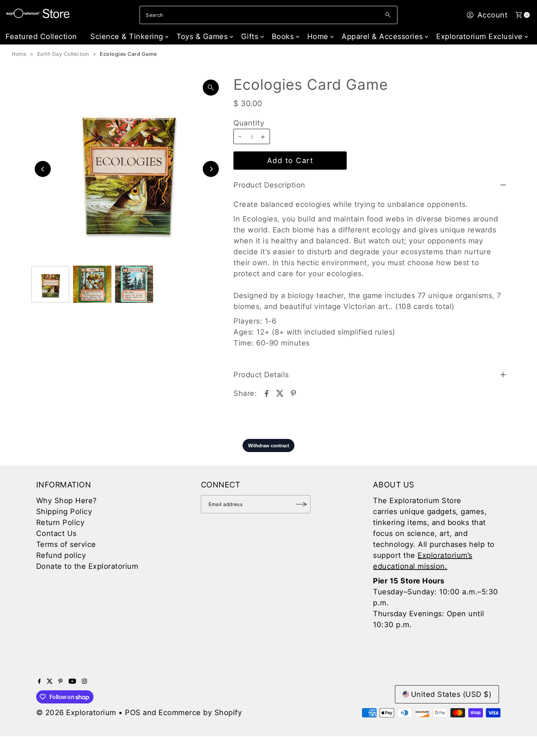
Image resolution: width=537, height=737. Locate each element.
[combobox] (268, 15)
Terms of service (66, 544)
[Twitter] (50, 681)
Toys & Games (202, 36)
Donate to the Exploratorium (87, 566)
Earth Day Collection (63, 54)
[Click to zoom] (211, 88)
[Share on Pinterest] (293, 392)
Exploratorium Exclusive (479, 36)
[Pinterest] (60, 681)
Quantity (248, 123)
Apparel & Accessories (382, 36)
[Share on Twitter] (279, 392)
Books (283, 36)
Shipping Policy (64, 511)
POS (133, 712)
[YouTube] (72, 681)
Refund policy (61, 555)
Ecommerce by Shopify (200, 712)
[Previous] (43, 169)
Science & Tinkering (126, 36)
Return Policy (60, 522)
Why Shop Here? (66, 500)
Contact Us (56, 533)
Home (317, 36)
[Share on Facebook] (266, 392)
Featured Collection (41, 36)
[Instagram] (84, 681)
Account (492, 15)
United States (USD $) (451, 694)
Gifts (250, 36)
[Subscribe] (301, 504)
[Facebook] (39, 681)
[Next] (211, 169)
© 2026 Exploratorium (76, 712)
